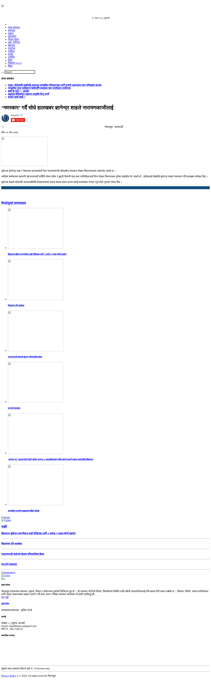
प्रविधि (11, 57)
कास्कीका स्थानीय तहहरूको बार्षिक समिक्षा (23, 511)
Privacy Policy (8, 675)
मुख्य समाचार (14, 27)
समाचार (11, 30)
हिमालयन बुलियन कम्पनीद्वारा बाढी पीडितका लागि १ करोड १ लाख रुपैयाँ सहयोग (37, 254)
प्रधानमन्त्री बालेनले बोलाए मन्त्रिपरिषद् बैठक (25, 357)
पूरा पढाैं (5, 597)
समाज (11, 33)
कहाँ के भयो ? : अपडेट (18, 91)
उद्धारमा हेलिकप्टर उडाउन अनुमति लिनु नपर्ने (28, 94)
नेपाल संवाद (13, 39)
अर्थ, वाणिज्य (14, 42)
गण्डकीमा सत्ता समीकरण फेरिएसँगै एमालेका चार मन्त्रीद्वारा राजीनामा (39, 88)
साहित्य (11, 51)
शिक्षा (10, 66)
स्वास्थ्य (11, 48)
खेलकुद (11, 45)
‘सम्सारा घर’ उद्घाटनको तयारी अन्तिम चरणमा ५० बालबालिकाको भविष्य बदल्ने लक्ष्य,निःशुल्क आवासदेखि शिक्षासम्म (50, 459)
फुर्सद (10, 54)
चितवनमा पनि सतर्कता (16, 305)
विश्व (10, 60)
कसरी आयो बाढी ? (16, 97)
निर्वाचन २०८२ (15, 63)
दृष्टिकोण (12, 36)
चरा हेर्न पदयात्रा (14, 408)
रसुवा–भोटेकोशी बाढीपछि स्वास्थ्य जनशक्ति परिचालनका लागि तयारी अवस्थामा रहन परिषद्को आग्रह (54, 85)
